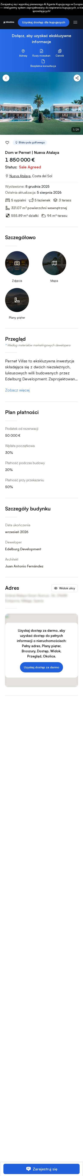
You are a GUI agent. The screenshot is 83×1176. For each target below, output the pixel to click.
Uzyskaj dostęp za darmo (41, 667)
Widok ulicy (67, 588)
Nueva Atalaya (19, 176)
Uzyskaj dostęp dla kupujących (43, 22)
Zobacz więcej (17, 390)
